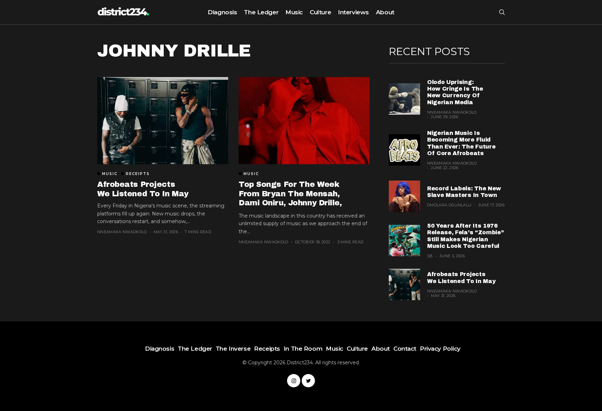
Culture (320, 12)
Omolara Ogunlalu (449, 205)
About (385, 12)
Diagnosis (222, 12)
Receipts (138, 174)
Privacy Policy (440, 348)
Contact (404, 348)
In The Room (303, 348)
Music (294, 12)
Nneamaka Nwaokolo (122, 231)
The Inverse (233, 348)
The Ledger (261, 12)
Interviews (353, 12)
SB (430, 255)
